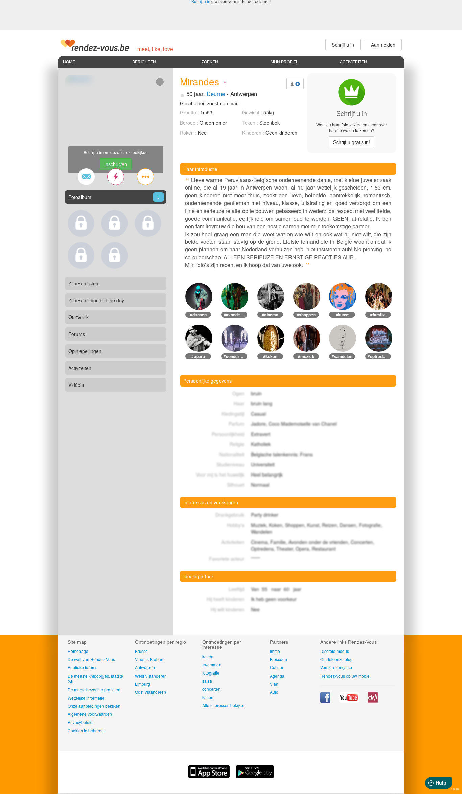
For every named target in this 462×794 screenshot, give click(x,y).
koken (207, 656)
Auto (274, 692)
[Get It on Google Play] (255, 776)
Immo (275, 651)
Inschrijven (115, 164)
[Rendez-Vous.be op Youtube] (349, 701)
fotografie (211, 673)
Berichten (144, 62)
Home (69, 62)
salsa (207, 681)
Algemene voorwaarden (90, 714)
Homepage (78, 651)
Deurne (216, 94)
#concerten (235, 356)
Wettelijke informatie (86, 698)
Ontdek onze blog (336, 659)
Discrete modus (334, 651)
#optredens (379, 356)
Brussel (142, 651)
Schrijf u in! (351, 142)
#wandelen (342, 356)
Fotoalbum (79, 197)
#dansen (198, 315)
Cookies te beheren (86, 730)
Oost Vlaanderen (150, 692)
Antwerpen (145, 667)
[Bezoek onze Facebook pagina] (325, 701)
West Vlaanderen (151, 676)
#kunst (342, 315)
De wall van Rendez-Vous (91, 659)
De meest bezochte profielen (94, 689)
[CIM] (373, 701)
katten (207, 697)
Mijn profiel (284, 62)
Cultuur (276, 667)
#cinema (270, 315)
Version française (336, 667)
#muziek (306, 356)
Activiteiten (353, 62)
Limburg (142, 684)
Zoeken (210, 62)
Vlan (274, 684)
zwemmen (211, 664)
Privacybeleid (80, 722)
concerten (211, 689)
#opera (198, 356)
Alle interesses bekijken (224, 705)
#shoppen (306, 315)
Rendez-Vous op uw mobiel (345, 676)
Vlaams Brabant (149, 659)
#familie (378, 315)
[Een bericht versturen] (86, 176)
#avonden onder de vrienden (235, 315)
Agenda (277, 676)
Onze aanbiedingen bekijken (94, 706)
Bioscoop (278, 659)
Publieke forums (82, 667)
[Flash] (115, 176)
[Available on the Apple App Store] (209, 776)
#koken (270, 356)
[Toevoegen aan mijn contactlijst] (295, 83)
